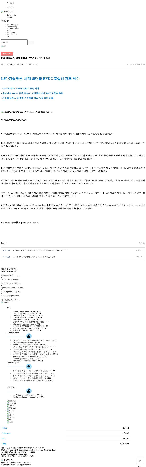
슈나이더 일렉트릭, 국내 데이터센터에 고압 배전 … (32, 352)
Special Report (12, 25)
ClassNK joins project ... (10, 275)
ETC (8, 37)
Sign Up (12, 15)
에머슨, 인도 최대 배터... (10, 300)
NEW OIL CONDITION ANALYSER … (27, 328)
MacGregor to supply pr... (10, 292)
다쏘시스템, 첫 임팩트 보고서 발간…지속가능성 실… (33, 354)
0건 (22, 64)
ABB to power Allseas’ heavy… (24, 320)
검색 (5, 243)
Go (31, 42)
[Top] (139, 460)
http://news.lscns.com (28, 222)
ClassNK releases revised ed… (25, 318)
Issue (9, 31)
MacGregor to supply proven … (25, 395)
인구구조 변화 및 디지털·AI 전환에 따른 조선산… (31, 371)
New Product (12, 35)
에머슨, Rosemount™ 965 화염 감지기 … (28, 357)
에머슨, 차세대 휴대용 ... (10, 279)
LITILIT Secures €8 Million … (24, 343)
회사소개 (10, 3)
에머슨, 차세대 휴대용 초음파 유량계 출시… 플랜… (32, 340)
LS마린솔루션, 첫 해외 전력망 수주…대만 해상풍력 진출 (34, 257)
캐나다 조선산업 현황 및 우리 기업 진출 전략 (29, 378)
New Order (11, 33)
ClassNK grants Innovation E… (24, 359)
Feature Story (12, 27)
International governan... (10, 296)
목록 (143, 243)
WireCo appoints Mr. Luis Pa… (24, 330)
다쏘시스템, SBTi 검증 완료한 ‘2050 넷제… (29, 326)
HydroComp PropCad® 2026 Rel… (26, 345)
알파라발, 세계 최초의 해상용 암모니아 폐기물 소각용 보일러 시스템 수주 (40, 251)
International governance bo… (24, 314)
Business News (13, 29)
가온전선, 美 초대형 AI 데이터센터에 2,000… (30, 349)
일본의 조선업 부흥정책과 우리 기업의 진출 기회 (31, 381)
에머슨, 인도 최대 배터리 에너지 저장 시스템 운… (31, 347)
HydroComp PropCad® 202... (12, 288)
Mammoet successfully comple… (25, 361)
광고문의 (10, 7)
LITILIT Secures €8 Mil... (10, 284)
